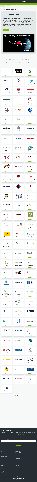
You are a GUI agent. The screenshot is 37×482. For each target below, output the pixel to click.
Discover (6, 75)
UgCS (1, 464)
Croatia (13, 59)
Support (2, 457)
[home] (18, 4)
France (32, 59)
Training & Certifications (4, 456)
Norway (16, 62)
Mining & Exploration (18, 451)
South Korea (22, 64)
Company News (17, 465)
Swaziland (30, 64)
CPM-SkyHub (2, 472)
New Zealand (11, 62)
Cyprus (17, 59)
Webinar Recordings (18, 459)
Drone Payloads (3, 465)
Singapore (10, 64)
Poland (26, 62)
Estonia (29, 59)
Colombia (10, 59)
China (6, 59)
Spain (26, 64)
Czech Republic (21, 59)
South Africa (18, 64)
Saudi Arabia (5, 64)
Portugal (29, 62)
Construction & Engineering (18, 452)
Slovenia (14, 64)
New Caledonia (7, 62)
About (1, 451)
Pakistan (19, 62)
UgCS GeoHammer (17, 476)
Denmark (26, 59)
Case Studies (17, 464)
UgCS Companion (3, 471)
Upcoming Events (17, 458)
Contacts (2, 452)
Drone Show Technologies (4, 466)
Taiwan (34, 64)
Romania (33, 62)
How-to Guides (17, 466)
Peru (22, 62)
